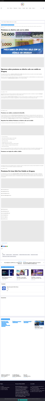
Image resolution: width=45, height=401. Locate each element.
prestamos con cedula (6, 26)
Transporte (39, 321)
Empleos (30, 8)
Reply (7, 290)
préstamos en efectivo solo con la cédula (18, 26)
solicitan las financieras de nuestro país (17, 115)
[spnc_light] (43, 8)
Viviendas (23, 8)
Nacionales (26, 321)
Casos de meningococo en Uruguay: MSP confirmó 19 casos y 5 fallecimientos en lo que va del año (28, 375)
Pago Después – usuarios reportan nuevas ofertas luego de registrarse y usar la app (21, 278)
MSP (24, 321)
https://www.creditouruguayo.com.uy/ (6, 195)
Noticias (11, 8)
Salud (26, 8)
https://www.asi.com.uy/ (4, 209)
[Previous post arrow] (1, 262)
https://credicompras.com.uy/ (5, 211)
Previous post (20, 261)
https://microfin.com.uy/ (4, 218)
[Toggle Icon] (1, 8)
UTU (4, 326)
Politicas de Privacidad (4, 388)
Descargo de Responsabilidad (5, 387)
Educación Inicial (4, 323)
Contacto (33, 8)
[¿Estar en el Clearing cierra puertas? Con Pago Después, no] (8, 272)
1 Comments (3, 27)
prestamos (3, 26)
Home (8, 8)
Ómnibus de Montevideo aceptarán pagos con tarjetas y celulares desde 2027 (39, 327)
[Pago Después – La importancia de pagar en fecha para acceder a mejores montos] (37, 272)
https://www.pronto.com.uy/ (5, 189)
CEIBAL (4, 322)
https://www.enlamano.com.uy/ (5, 193)
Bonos (2, 322)
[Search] (41, 8)
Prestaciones (15, 8)
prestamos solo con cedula (26, 26)
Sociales (3, 326)
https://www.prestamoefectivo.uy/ (5, 213)
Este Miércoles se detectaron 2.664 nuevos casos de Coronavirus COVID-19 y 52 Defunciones (31, 263)
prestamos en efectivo (11, 26)
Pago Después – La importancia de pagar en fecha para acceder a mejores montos (36, 278)
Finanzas (19, 8)
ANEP (2, 321)
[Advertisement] (22, 15)
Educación (7, 322)
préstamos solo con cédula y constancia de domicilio (36, 26)
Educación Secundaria (4, 325)
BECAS (4, 321)
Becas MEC (6, 321)
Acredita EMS (14, 321)
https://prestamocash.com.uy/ (5, 191)
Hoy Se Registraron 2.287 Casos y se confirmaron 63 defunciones (13, 263)
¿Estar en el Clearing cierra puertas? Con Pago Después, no (7, 278)
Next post (24, 261)
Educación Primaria (4, 324)
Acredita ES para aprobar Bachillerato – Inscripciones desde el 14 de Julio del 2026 (16, 375)
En (17, 276)
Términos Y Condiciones (4, 389)
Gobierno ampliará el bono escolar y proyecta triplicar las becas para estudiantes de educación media (5, 375)
